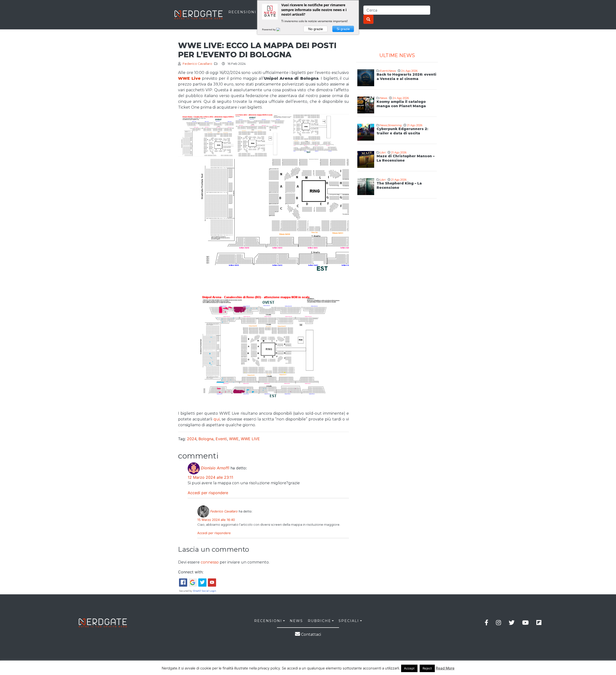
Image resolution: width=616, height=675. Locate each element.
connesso (210, 562)
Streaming (395, 125)
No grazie (315, 29)
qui (216, 419)
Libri (383, 152)
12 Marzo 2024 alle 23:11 (210, 477)
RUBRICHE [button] (319, 621)
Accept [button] (409, 668)
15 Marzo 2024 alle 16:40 (216, 520)
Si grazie (343, 29)
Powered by (269, 29)
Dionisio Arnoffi (215, 467)
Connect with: (190, 572)
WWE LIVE (250, 438)
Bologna (206, 438)
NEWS (296, 621)
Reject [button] (427, 668)
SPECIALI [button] (349, 621)
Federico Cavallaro (197, 64)
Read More (445, 668)
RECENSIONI (242, 12)
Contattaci (310, 634)
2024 (191, 438)
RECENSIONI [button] (268, 621)
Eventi (221, 438)
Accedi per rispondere (208, 492)
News (392, 70)
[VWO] (281, 29)
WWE (234, 438)
